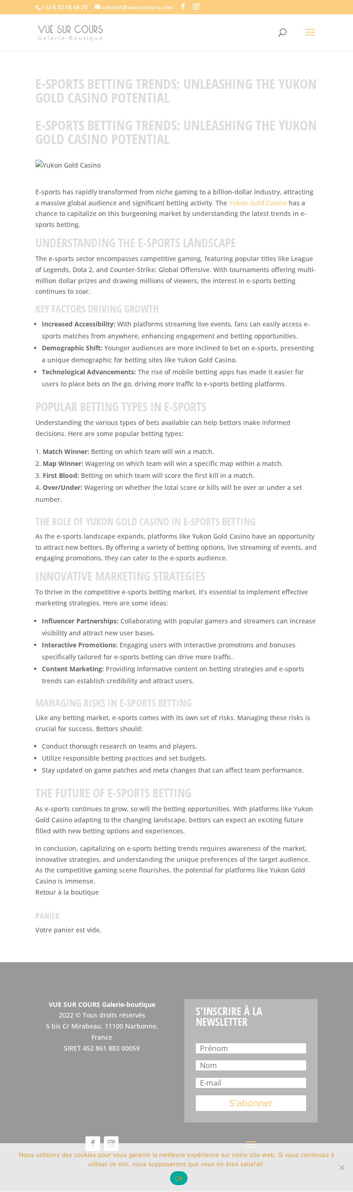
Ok (179, 1178)
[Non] (341, 1167)
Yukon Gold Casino (258, 202)
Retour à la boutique (67, 892)
